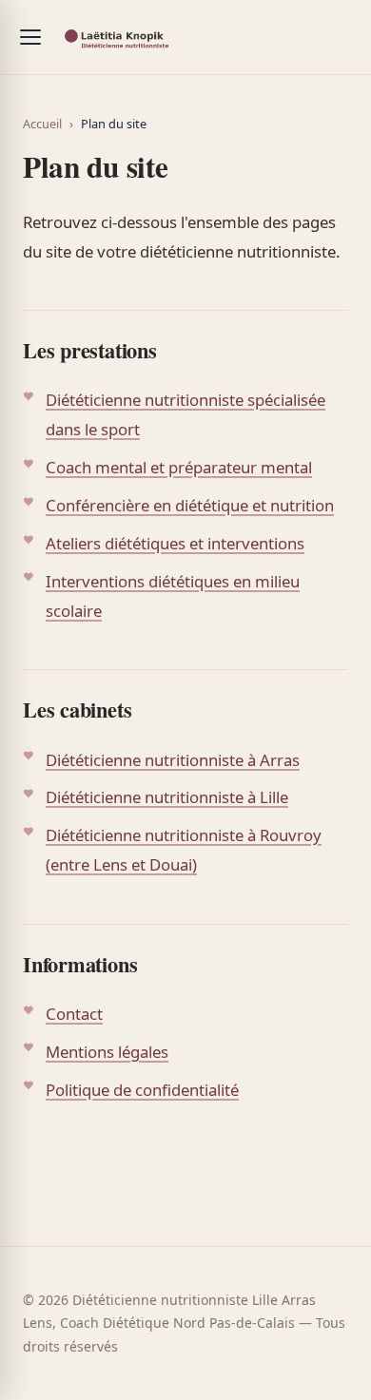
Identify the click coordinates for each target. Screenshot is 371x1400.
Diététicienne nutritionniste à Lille (167, 797)
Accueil (42, 123)
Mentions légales (107, 1052)
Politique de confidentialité (142, 1090)
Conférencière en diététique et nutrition (190, 505)
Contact (74, 1014)
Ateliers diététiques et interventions (175, 543)
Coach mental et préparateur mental (179, 467)
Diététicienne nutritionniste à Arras (173, 760)
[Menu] (30, 37)
